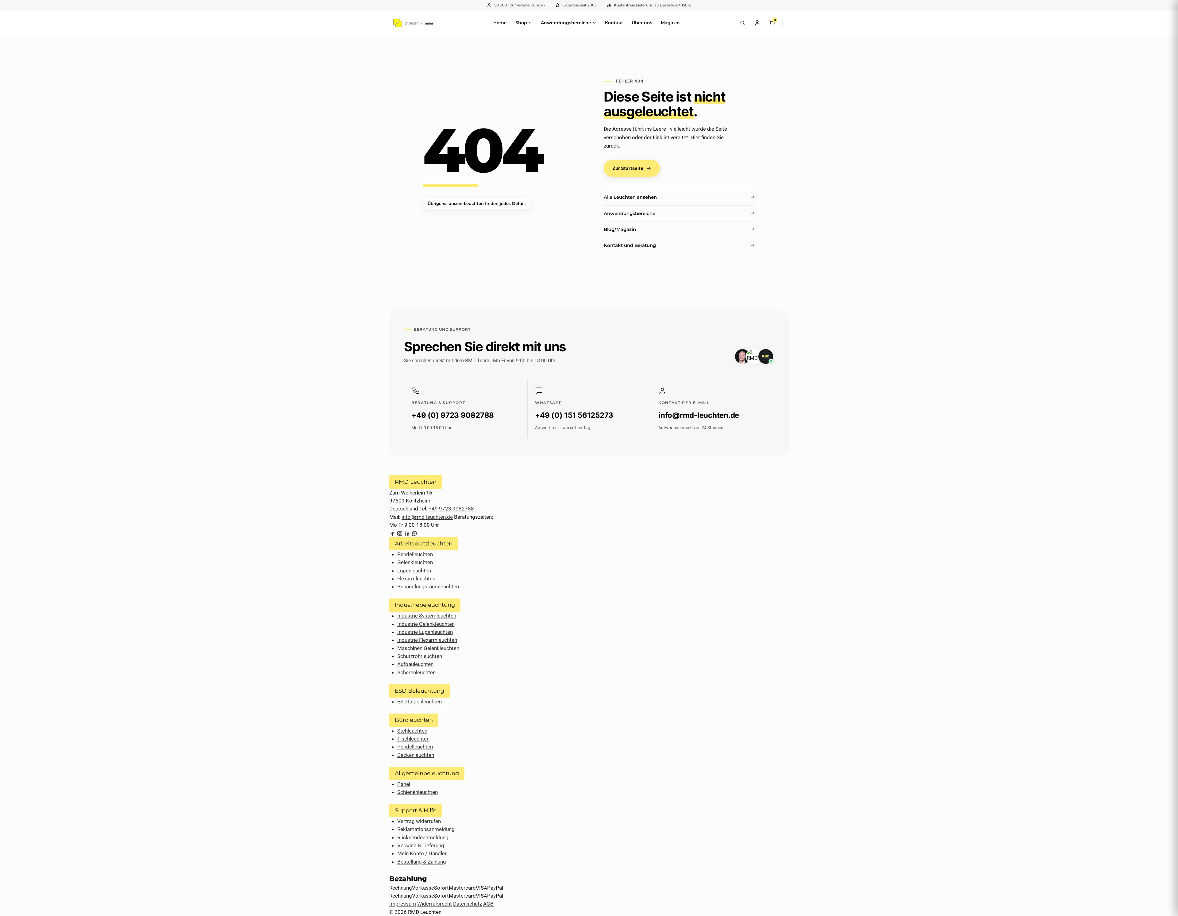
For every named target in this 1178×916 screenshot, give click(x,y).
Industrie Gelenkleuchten (426, 624)
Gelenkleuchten (415, 562)
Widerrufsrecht (434, 904)
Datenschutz (467, 904)
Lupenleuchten (414, 571)
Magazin (670, 22)
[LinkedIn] (407, 533)
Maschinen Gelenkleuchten (428, 648)
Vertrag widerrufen (419, 821)
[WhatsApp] (414, 533)
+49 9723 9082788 (451, 509)
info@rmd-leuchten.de (427, 517)
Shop (521, 22)
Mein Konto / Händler (422, 853)
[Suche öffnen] (742, 22)
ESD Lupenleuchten (419, 702)
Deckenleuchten (415, 755)
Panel (403, 784)
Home (500, 22)
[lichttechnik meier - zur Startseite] (413, 22)
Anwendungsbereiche (566, 22)
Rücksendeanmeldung (422, 837)
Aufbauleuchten (415, 664)
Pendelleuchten (415, 554)
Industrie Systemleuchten (426, 616)
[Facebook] (392, 533)
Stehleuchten (412, 731)
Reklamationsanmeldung (426, 829)
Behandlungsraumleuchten (428, 586)
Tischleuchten (413, 739)
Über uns (642, 22)
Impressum (402, 904)
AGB (488, 904)
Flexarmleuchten (416, 578)
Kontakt (614, 22)
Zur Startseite (627, 168)
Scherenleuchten (416, 672)
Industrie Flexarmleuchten (427, 640)
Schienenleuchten (417, 792)
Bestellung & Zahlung (421, 862)
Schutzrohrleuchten (419, 656)
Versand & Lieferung (420, 845)
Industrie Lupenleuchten (425, 632)
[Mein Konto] (757, 22)
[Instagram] (400, 533)
